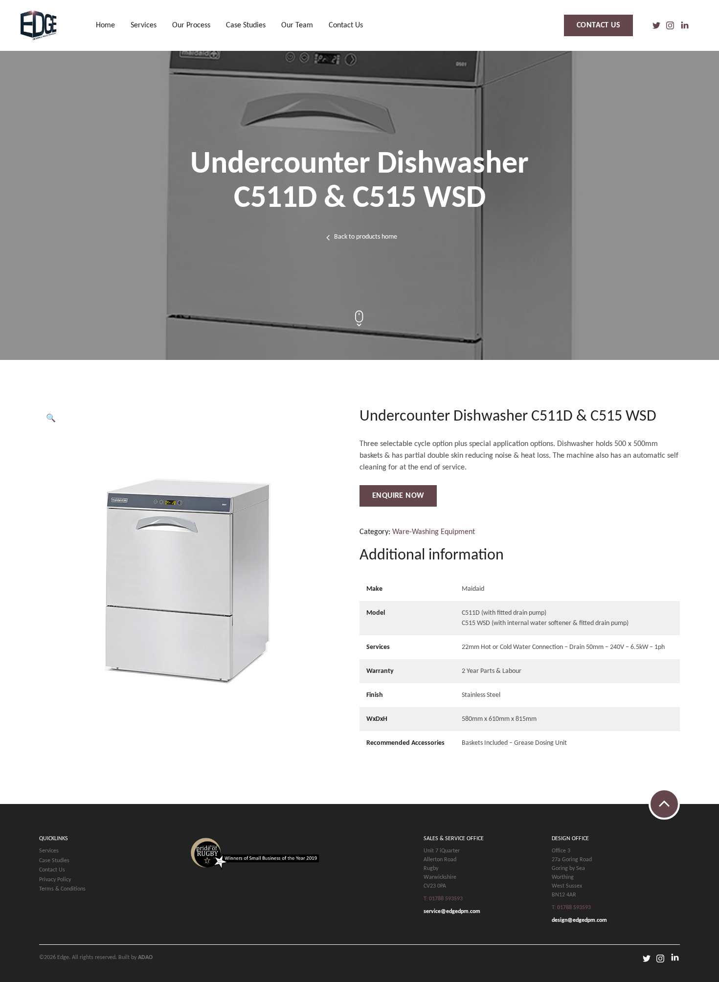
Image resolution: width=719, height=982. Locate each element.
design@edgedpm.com (579, 920)
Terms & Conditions (62, 889)
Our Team (297, 25)
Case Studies (246, 25)
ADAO (145, 957)
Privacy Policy (55, 880)
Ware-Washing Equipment (433, 532)
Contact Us (346, 25)
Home (105, 25)
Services (144, 25)
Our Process (191, 25)
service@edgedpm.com (452, 912)
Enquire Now (398, 496)
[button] (51, 418)
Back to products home (365, 237)
